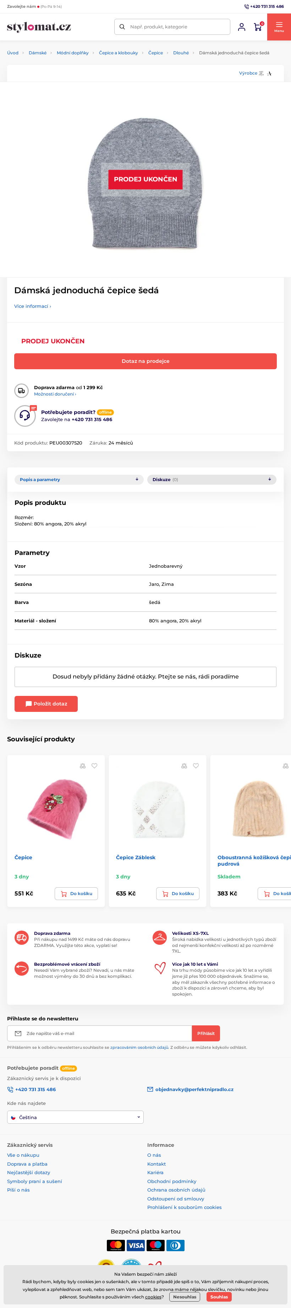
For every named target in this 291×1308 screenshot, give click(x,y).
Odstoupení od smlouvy (175, 1198)
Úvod (12, 52)
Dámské (37, 52)
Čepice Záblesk (135, 857)
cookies (153, 1296)
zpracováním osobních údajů (139, 1047)
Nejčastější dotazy (28, 1172)
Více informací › (32, 306)
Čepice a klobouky (118, 52)
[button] (279, 26)
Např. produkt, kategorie (158, 26)
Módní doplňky (73, 52)
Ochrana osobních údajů (176, 1190)
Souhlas (219, 1296)
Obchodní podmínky (171, 1181)
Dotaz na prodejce (146, 361)
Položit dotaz (49, 704)
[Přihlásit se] (241, 27)
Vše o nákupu (23, 1155)
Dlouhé (181, 52)
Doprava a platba (27, 1164)
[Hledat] (122, 27)
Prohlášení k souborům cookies (184, 1207)
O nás (154, 1155)
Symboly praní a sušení (34, 1181)
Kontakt (156, 1164)
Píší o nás (18, 1190)
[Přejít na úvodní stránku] (39, 27)
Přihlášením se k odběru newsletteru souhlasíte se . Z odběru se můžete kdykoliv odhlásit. (127, 1047)
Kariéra (155, 1172)
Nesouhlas (184, 1296)
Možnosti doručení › (55, 394)
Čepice (155, 52)
